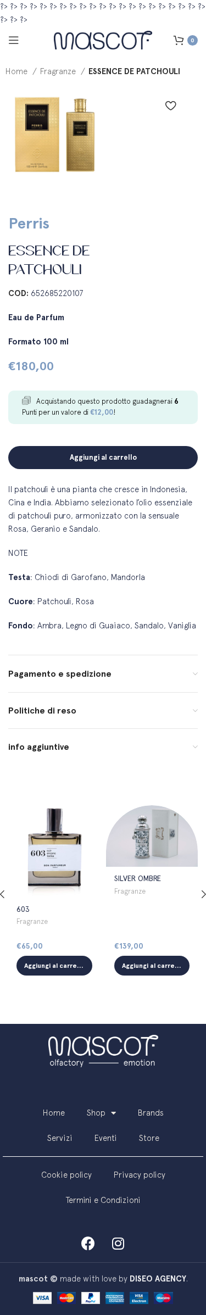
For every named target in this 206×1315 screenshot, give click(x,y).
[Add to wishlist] (170, 105)
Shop (96, 1112)
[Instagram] (118, 1243)
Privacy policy (139, 1174)
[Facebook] (88, 1243)
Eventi (105, 1138)
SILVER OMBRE (137, 878)
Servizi (60, 1138)
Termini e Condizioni (103, 1200)
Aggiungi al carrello (103, 457)
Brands (151, 1112)
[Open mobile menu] (14, 40)
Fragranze (59, 71)
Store (149, 1138)
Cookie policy (66, 1174)
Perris (28, 223)
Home (17, 71)
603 (23, 909)
